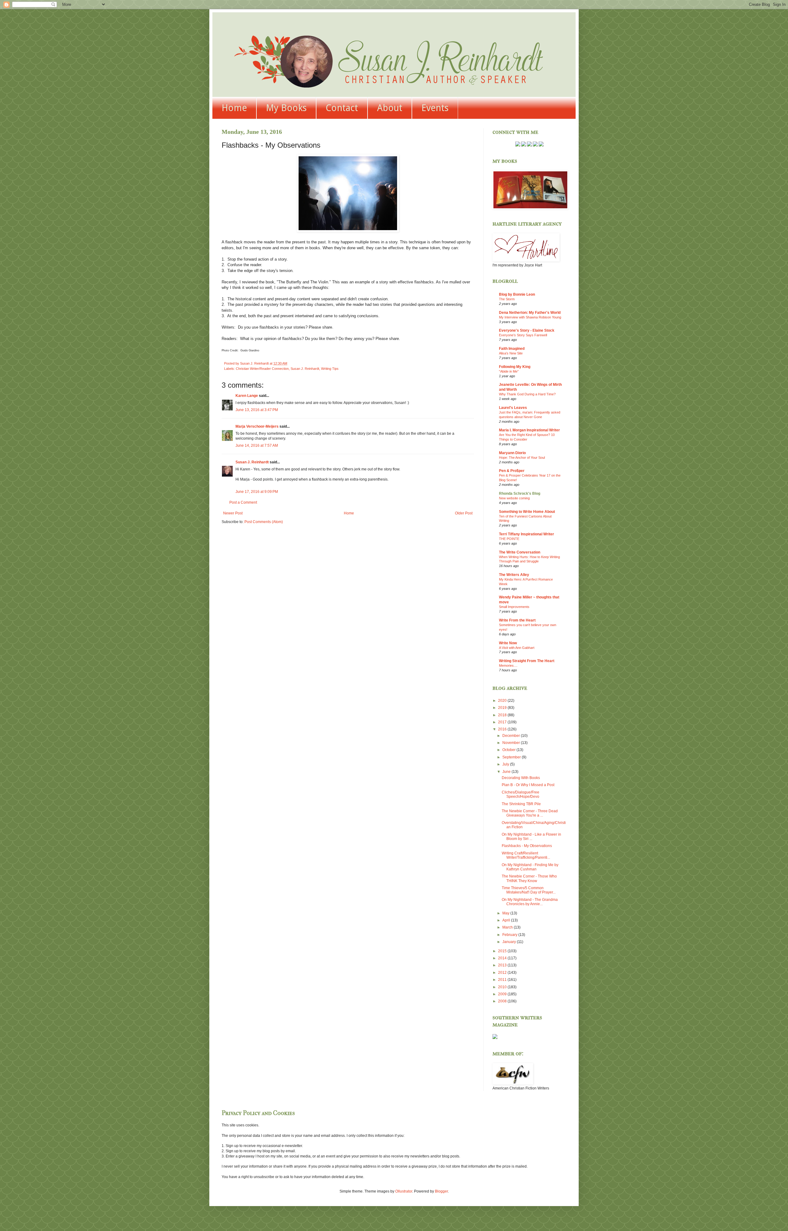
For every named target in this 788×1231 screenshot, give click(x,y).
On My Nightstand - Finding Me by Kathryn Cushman (530, 867)
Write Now (508, 643)
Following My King (514, 367)
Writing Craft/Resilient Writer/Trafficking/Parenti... (526, 855)
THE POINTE (509, 539)
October (509, 750)
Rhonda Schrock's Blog (519, 493)
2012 (503, 972)
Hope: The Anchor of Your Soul (522, 457)
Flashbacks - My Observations (527, 846)
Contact (342, 107)
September (512, 757)
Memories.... (508, 665)
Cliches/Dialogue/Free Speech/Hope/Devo (520, 794)
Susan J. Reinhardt (305, 368)
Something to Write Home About (527, 512)
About (389, 107)
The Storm (507, 299)
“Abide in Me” (509, 371)
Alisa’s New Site (511, 353)
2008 (503, 1001)
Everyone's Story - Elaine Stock (526, 330)
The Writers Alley (514, 575)
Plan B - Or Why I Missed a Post (528, 785)
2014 (503, 958)
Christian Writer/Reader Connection (262, 368)
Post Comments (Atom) (263, 522)
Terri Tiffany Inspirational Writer (526, 534)
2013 (503, 965)
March (508, 927)
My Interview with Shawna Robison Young (530, 317)
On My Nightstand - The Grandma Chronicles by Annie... (530, 901)
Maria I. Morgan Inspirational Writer (529, 430)
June (507, 771)
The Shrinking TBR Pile (521, 804)
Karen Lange (246, 396)
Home (234, 107)
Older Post (463, 513)
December (511, 735)
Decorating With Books (521, 778)
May (506, 913)
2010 (503, 987)
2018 (503, 715)
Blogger (441, 1191)
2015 (503, 951)
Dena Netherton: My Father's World (530, 312)
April (506, 920)
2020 (503, 700)
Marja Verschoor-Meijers (257, 426)
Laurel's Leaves (513, 408)
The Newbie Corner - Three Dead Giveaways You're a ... (530, 813)
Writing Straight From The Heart (526, 661)
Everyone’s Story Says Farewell (523, 335)
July (506, 764)
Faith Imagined (512, 348)
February (510, 935)
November (511, 743)
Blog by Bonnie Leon (517, 294)
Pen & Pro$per (512, 471)
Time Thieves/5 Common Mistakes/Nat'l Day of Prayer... (529, 890)
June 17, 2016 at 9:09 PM (256, 492)
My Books (286, 107)
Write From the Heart (517, 620)
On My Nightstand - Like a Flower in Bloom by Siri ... (531, 836)
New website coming (514, 498)
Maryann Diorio (512, 453)
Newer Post (233, 513)
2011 (503, 979)
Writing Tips (330, 368)
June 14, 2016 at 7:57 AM (256, 445)
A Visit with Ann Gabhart (516, 647)
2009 (503, 994)
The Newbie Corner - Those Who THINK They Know (529, 878)
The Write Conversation (519, 552)
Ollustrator (403, 1191)
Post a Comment (243, 502)
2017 (503, 722)
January (509, 942)
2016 (503, 729)
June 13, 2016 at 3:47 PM (256, 410)
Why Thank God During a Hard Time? (527, 394)
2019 (503, 707)
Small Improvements (514, 607)
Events (434, 107)
